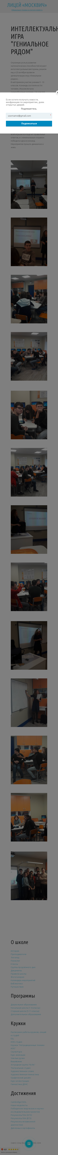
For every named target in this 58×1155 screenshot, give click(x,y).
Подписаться (29, 123)
